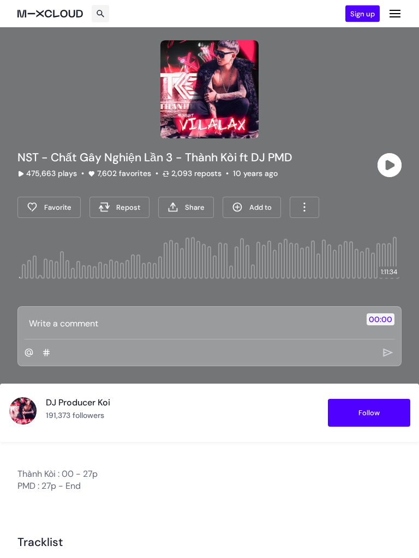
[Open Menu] (395, 13)
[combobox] (304, 207)
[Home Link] (50, 13)
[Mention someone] (29, 352)
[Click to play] (390, 165)
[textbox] (191, 323)
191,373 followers (75, 415)
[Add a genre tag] (46, 352)
